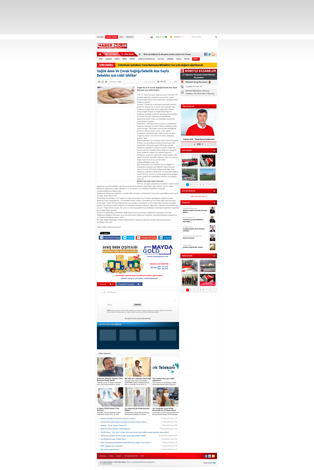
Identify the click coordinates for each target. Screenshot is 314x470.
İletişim (119, 456)
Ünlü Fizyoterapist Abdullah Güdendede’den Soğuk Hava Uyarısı (126, 443)
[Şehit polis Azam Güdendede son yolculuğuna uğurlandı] (207, 160)
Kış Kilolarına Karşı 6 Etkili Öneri (113, 439)
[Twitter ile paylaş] (209, 54)
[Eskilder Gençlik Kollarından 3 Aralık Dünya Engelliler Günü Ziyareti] (190, 280)
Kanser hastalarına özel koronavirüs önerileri (118, 418)
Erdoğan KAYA (194, 229)
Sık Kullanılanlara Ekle (130, 456)
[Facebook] (99, 82)
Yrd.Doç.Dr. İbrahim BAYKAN (192, 237)
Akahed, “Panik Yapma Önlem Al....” (114, 425)
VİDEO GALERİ (187, 256)
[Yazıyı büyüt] (175, 82)
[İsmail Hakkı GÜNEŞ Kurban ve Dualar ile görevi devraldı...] (190, 266)
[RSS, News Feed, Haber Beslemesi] (213, 54)
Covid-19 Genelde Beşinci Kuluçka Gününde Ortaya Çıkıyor (124, 422)
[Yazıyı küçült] (170, 82)
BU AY (204, 196)
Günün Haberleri (112, 37)
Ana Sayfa (100, 37)
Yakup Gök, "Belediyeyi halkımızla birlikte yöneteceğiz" (199, 140)
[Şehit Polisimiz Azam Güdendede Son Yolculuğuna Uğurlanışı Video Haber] (207, 280)
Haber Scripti (207, 463)
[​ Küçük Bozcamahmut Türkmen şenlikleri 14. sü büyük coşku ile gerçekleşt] (190, 160)
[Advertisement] (73, 17)
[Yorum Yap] (158, 82)
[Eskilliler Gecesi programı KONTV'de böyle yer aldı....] (207, 266)
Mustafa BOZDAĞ (193, 219)
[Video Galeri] (128, 54)
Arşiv (121, 37)
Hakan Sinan (193, 246)
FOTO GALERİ (187, 150)
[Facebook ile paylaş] (205, 54)
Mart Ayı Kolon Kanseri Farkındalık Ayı (115, 429)
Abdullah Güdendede (195, 210)
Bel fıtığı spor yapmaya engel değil (157, 54)
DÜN (192, 196)
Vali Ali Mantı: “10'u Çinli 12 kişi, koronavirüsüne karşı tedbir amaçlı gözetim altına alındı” (135, 432)
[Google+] (106, 82)
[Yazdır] (165, 82)
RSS (142, 456)
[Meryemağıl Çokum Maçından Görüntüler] (207, 174)
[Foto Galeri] (112, 54)
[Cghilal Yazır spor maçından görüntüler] (190, 174)
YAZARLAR (186, 202)
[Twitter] (103, 82)
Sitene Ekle (129, 37)
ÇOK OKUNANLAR (188, 191)
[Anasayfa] (100, 54)
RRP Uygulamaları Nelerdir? (112, 446)
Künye (111, 456)
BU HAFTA (198, 196)
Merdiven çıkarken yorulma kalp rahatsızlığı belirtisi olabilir (123, 436)
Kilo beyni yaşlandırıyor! (110, 449)
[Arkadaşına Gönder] (162, 82)
